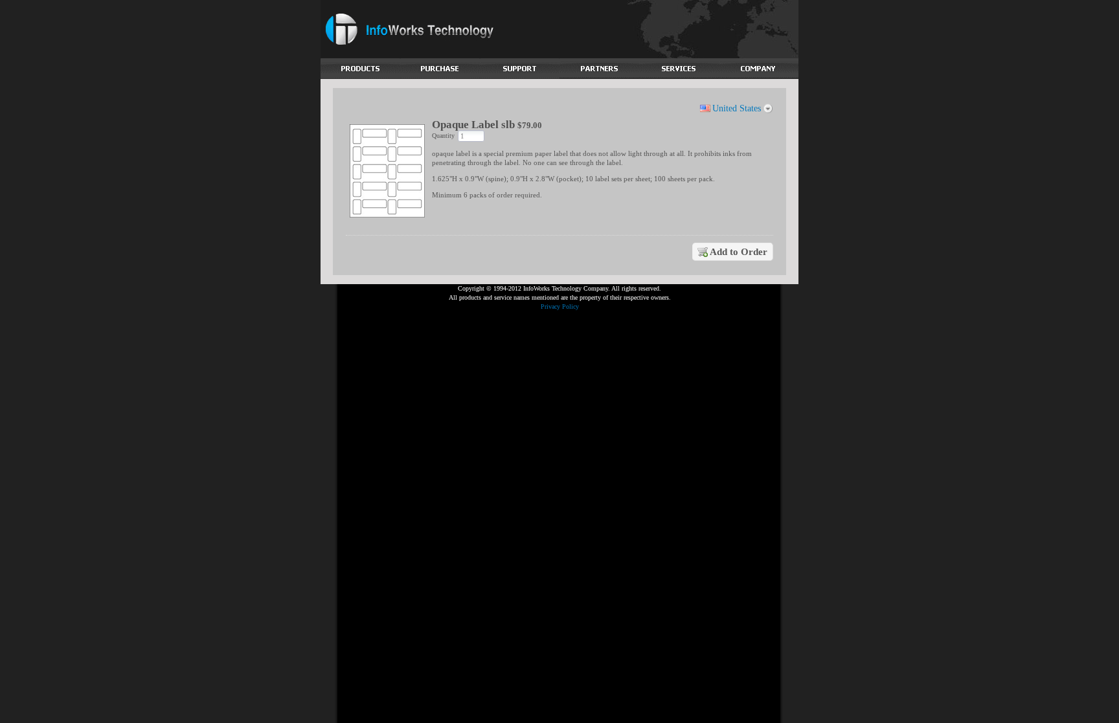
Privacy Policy (560, 306)
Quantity (443, 135)
